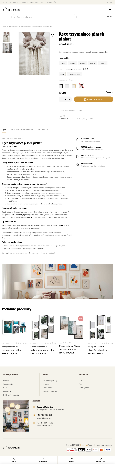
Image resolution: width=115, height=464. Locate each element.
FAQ (59, 246)
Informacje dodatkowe (22, 129)
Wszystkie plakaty (25, 26)
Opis (4, 129)
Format (62, 58)
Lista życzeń (100, 461)
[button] (52, 35)
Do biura (6, 343)
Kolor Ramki (63, 80)
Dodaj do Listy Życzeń (72, 110)
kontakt (51, 235)
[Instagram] (111, 2)
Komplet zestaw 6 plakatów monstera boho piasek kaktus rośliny (42, 350)
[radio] (63, 63)
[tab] (4, 130)
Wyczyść (109, 92)
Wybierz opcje (17, 332)
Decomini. (84, 445)
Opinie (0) (43, 129)
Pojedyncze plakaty (75, 119)
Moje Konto (43, 461)
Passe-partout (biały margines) (71, 69)
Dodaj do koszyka (95, 99)
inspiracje (28, 217)
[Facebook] (107, 2)
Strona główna (8, 26)
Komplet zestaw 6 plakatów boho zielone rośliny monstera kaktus (99, 350)
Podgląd (17, 338)
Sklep (16, 26)
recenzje (62, 225)
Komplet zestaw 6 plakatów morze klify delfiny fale (11, 350)
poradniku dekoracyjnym (17, 215)
